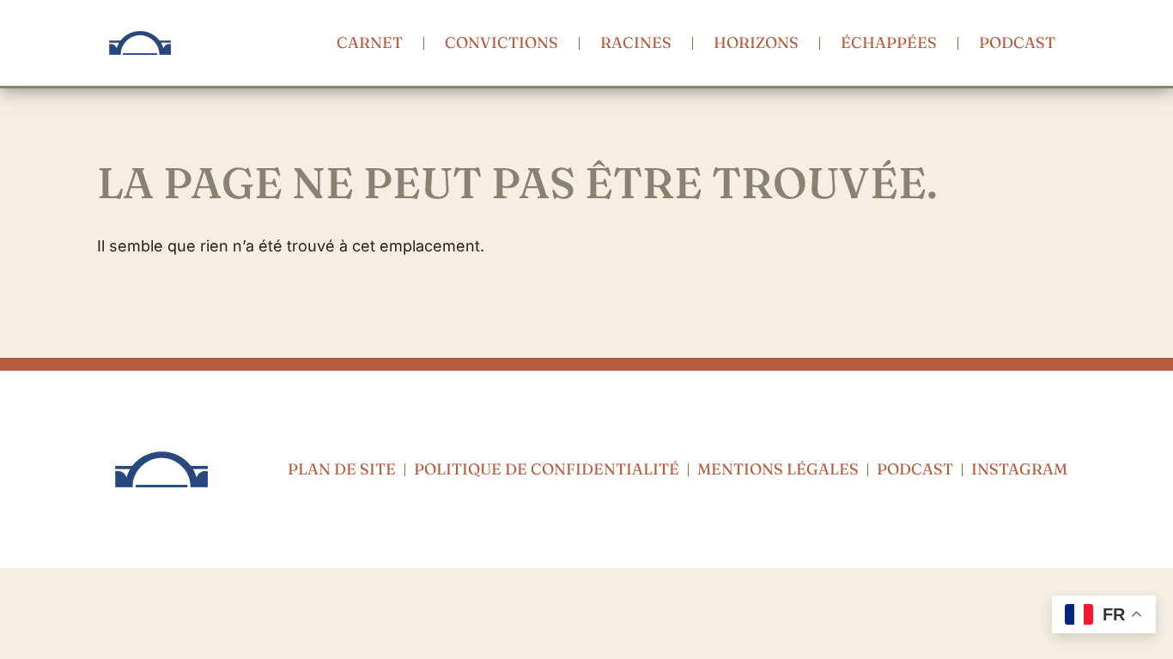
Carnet (370, 42)
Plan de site (342, 469)
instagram (1019, 469)
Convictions (501, 42)
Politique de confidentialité (546, 469)
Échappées (889, 42)
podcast (1017, 42)
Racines (636, 42)
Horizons (756, 42)
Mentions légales (778, 469)
